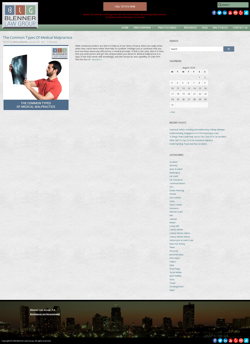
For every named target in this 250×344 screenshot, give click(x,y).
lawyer (173, 222)
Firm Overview (142, 27)
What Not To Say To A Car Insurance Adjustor (191, 140)
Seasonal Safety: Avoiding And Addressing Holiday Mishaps (197, 129)
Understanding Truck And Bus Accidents (188, 143)
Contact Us (240, 27)
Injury (172, 201)
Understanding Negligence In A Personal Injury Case (194, 133)
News (172, 247)
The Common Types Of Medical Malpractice (37, 37)
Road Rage (175, 268)
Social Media (175, 272)
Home (125, 27)
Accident (174, 162)
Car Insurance (176, 179)
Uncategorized (176, 286)
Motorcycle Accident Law (181, 240)
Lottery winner (176, 229)
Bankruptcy (175, 172)
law (171, 215)
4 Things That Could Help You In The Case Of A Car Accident (198, 136)
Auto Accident (176, 169)
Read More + (97, 59)
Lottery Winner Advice (180, 233)
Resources (190, 27)
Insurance (174, 208)
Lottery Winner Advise (180, 236)
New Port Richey (177, 243)
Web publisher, (21, 42)
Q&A (172, 265)
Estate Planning (177, 190)
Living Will (174, 226)
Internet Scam (176, 211)
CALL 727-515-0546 (125, 6)
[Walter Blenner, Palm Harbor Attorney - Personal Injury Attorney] (19, 12)
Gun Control (175, 197)
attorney (174, 165)
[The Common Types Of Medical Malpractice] (36, 77)
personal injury (176, 254)
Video (172, 290)
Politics (173, 261)
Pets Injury (175, 258)
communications (177, 183)
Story (172, 279)
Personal (174, 251)
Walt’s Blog (220, 27)
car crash (174, 176)
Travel (172, 283)
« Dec (172, 112)
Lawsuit (173, 219)
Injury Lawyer (176, 204)
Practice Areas (167, 27)
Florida (173, 194)
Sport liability (175, 275)
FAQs (205, 27)
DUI (171, 186)
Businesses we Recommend (45, 314)
